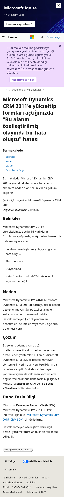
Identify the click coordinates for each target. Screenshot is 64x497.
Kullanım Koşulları (46, 487)
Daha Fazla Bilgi (14, 170)
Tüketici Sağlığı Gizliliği (16, 487)
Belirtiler (10, 156)
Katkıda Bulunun (12, 482)
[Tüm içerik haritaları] (6, 89)
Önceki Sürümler (28, 477)
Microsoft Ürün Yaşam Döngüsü (28, 69)
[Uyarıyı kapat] (58, 5)
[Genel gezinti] (3, 37)
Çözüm (9, 165)
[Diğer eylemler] (58, 89)
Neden (9, 161)
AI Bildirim (9, 477)
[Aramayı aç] (42, 37)
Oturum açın (54, 37)
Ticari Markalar (11, 492)
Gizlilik (29, 482)
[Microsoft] (32, 37)
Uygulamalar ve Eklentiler (26, 89)
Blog (44, 477)
